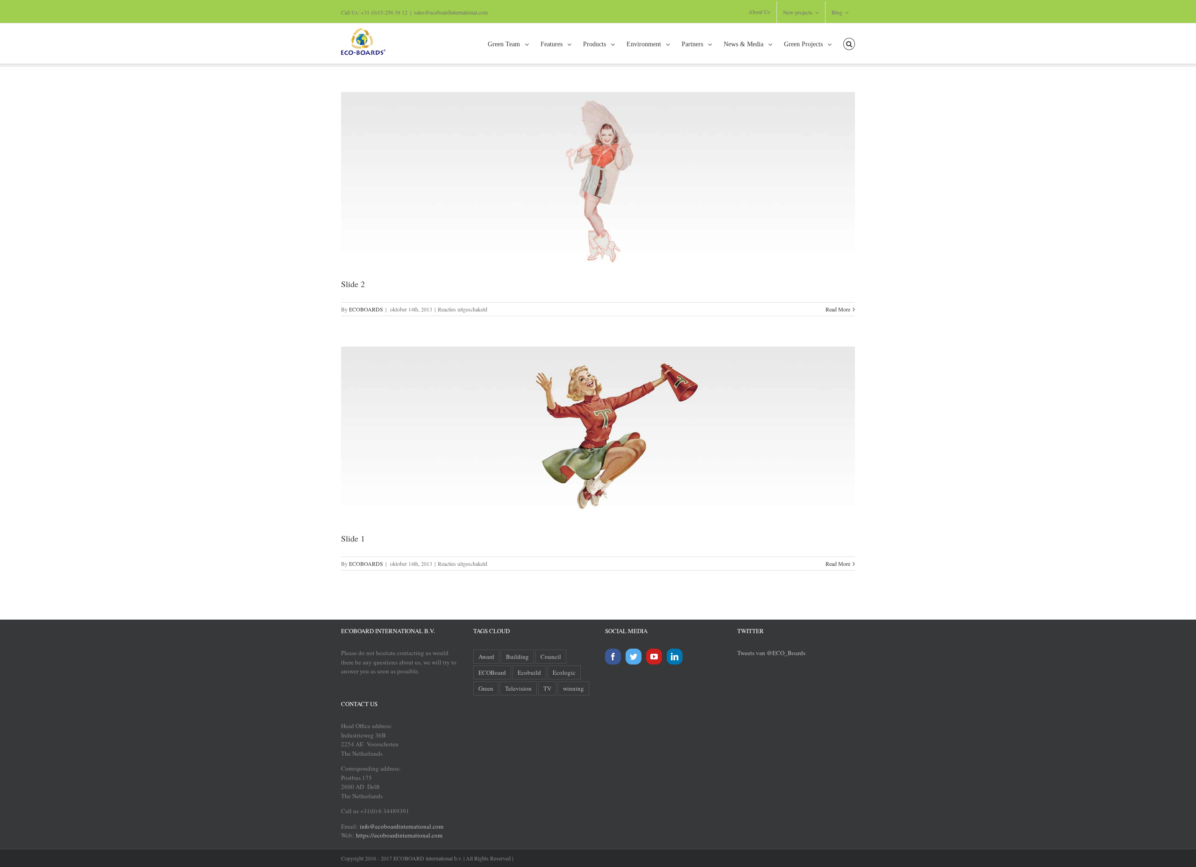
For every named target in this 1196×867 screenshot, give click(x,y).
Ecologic (564, 672)
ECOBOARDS (366, 309)
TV (547, 688)
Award (486, 656)
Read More (838, 309)
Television (518, 688)
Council (551, 656)
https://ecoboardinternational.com (399, 835)
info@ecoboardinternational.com (400, 826)
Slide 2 (353, 283)
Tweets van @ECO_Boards (771, 653)
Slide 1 (353, 538)
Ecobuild (529, 672)
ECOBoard (492, 672)
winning (573, 688)
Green (485, 688)
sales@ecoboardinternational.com (451, 12)
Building (517, 656)
